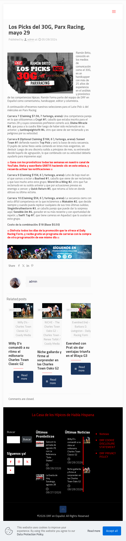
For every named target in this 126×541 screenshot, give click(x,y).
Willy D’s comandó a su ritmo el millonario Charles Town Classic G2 (19, 353)
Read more (93, 531)
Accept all (112, 531)
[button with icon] (10, 461)
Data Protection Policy (30, 534)
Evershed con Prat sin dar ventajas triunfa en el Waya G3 (78, 349)
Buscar (11, 432)
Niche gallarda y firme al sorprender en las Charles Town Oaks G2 (49, 360)
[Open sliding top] (63, 3)
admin (30, 39)
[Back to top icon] (63, 509)
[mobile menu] (114, 11)
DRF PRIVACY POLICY (107, 455)
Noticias (104, 434)
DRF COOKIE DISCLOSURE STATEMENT (107, 443)
